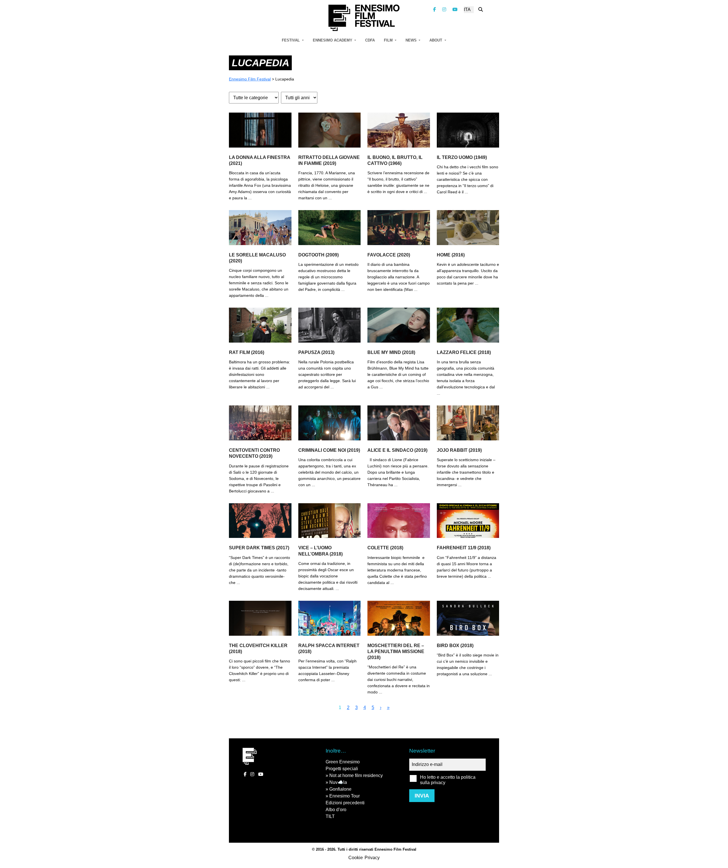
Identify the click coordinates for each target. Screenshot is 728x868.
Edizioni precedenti (345, 802)
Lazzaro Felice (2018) (464, 352)
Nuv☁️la (338, 782)
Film (389, 40)
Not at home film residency (356, 775)
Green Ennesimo (343, 761)
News (412, 40)
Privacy (372, 857)
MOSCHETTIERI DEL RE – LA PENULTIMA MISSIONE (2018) (395, 651)
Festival (291, 40)
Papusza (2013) (316, 352)
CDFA (370, 40)
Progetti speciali (342, 768)
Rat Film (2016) (246, 352)
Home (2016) (451, 254)
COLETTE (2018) (385, 547)
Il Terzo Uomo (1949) (462, 157)
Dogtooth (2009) (318, 254)
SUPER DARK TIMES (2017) (259, 547)
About (436, 40)
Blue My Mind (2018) (391, 352)
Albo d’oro (336, 809)
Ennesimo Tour (344, 796)
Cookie (355, 857)
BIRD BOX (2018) (455, 645)
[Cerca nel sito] (480, 9)
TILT (330, 816)
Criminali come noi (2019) (329, 450)
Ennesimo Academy (333, 40)
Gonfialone (340, 789)
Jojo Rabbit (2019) (459, 450)
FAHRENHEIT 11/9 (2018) (464, 547)
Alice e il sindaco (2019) (397, 450)
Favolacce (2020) (388, 254)
